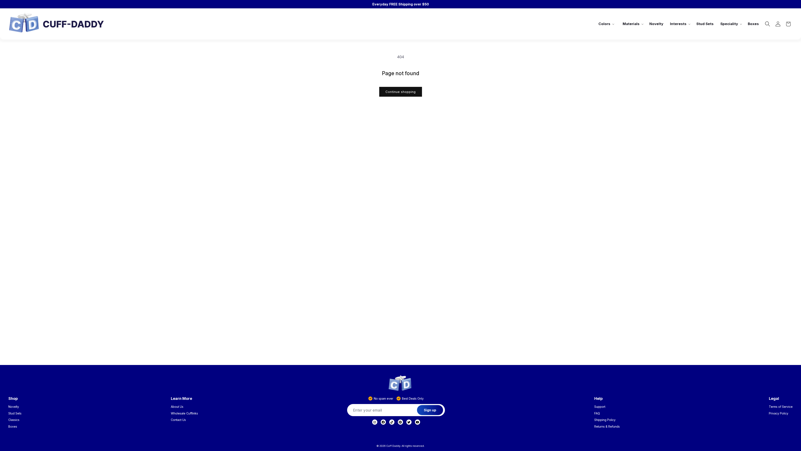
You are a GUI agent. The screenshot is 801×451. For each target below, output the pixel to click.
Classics (13, 420)
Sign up (430, 410)
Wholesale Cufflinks (184, 413)
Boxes (12, 426)
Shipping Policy (605, 420)
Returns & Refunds (607, 426)
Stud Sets (14, 413)
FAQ (597, 413)
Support (599, 406)
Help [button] (598, 398)
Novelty (13, 406)
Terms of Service (781, 406)
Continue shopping (400, 92)
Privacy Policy (778, 413)
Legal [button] (774, 398)
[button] (606, 24)
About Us (177, 406)
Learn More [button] (181, 398)
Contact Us (178, 420)
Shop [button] (13, 398)
